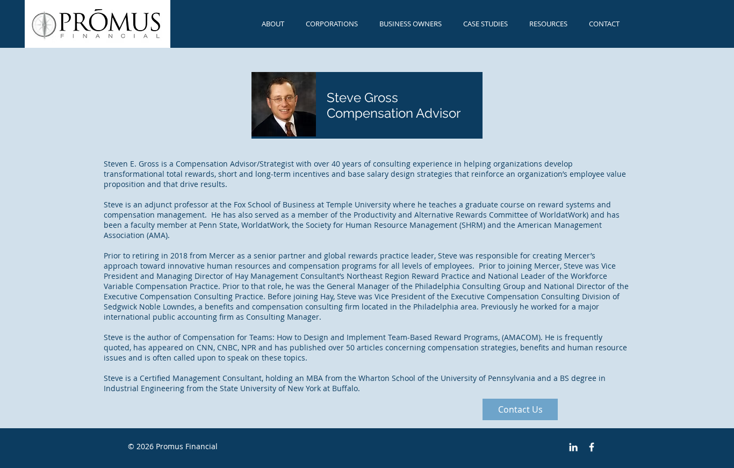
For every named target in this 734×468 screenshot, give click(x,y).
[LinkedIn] (573, 447)
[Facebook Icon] (592, 447)
